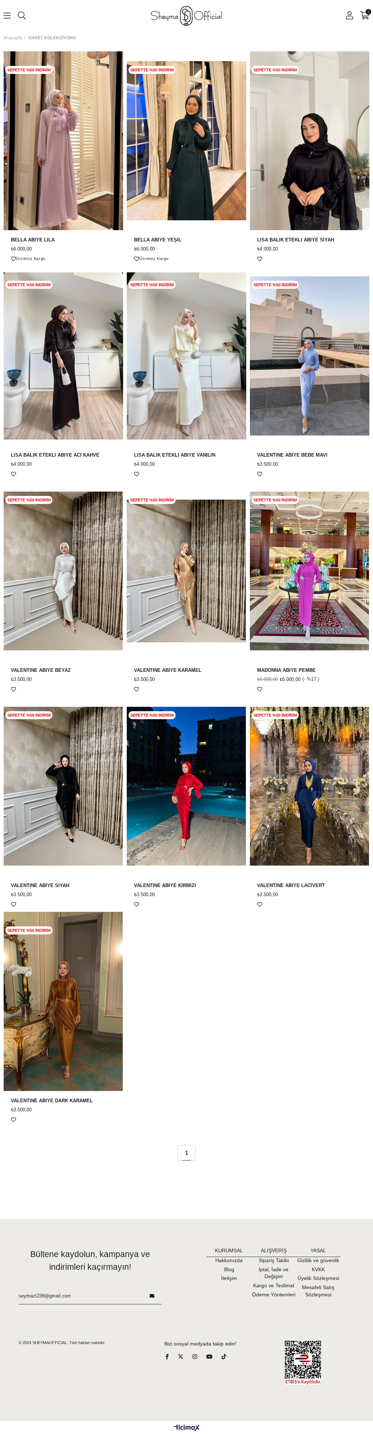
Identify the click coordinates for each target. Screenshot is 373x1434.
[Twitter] (185, 1356)
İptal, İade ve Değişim (273, 1273)
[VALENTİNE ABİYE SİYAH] (63, 786)
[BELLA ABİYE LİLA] (63, 141)
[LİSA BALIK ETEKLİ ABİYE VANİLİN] (186, 355)
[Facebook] (171, 1356)
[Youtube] (213, 1356)
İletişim (229, 1278)
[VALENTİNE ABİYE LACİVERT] (309, 786)
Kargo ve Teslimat (273, 1285)
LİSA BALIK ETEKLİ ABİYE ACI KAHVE (55, 455)
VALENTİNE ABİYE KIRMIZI (165, 885)
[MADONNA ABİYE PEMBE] (309, 571)
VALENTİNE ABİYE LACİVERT (291, 885)
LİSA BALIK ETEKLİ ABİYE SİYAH (295, 240)
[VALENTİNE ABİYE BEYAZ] (63, 571)
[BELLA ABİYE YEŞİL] (186, 141)
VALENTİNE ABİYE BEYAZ (41, 670)
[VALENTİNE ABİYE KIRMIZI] (186, 786)
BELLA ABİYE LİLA (33, 240)
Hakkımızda (229, 1260)
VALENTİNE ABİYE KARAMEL (167, 670)
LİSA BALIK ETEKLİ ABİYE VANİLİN (174, 455)
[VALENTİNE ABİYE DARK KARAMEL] (63, 1001)
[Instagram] (199, 1356)
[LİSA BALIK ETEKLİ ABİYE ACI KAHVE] (63, 355)
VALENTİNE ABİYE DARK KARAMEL (52, 1100)
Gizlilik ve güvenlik (318, 1260)
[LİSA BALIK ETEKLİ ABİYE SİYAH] (309, 141)
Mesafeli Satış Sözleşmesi (318, 1290)
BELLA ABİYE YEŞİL (157, 240)
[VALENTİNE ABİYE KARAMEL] (186, 571)
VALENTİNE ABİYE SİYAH (40, 885)
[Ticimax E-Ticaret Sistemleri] (187, 1428)
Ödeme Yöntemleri (273, 1294)
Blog (229, 1269)
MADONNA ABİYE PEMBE (286, 670)
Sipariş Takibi (274, 1260)
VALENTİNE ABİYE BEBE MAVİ (292, 455)
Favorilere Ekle (13, 258)
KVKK (318, 1269)
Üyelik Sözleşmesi (318, 1278)
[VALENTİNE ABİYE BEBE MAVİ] (309, 355)
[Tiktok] (228, 1356)
